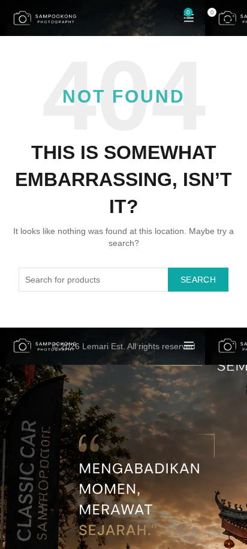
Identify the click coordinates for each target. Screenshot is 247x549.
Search (198, 279)
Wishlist (188, 12)
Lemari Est (102, 346)
